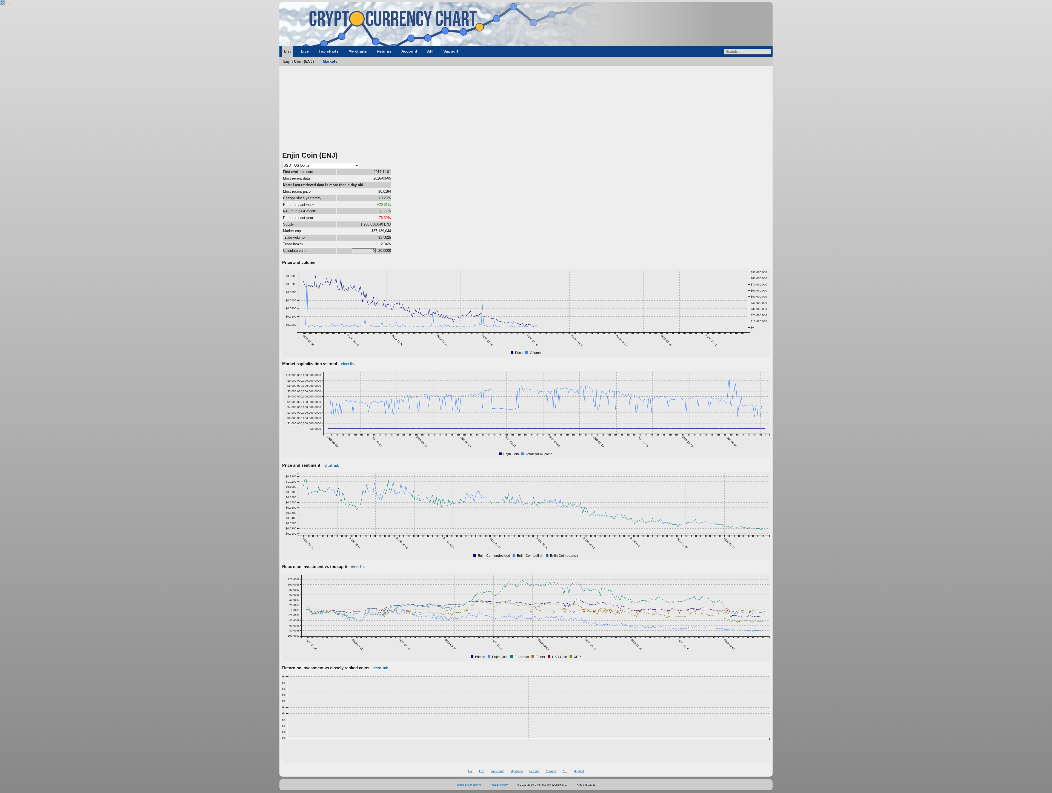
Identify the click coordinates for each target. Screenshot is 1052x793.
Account (409, 51)
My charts (357, 51)
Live (305, 51)
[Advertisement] (526, 109)
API (430, 51)
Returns (384, 51)
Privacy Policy (499, 784)
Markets (330, 61)
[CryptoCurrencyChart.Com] (526, 24)
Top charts (329, 51)
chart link (348, 364)
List (287, 51)
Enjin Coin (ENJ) (298, 61)
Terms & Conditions (468, 784)
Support (450, 51)
